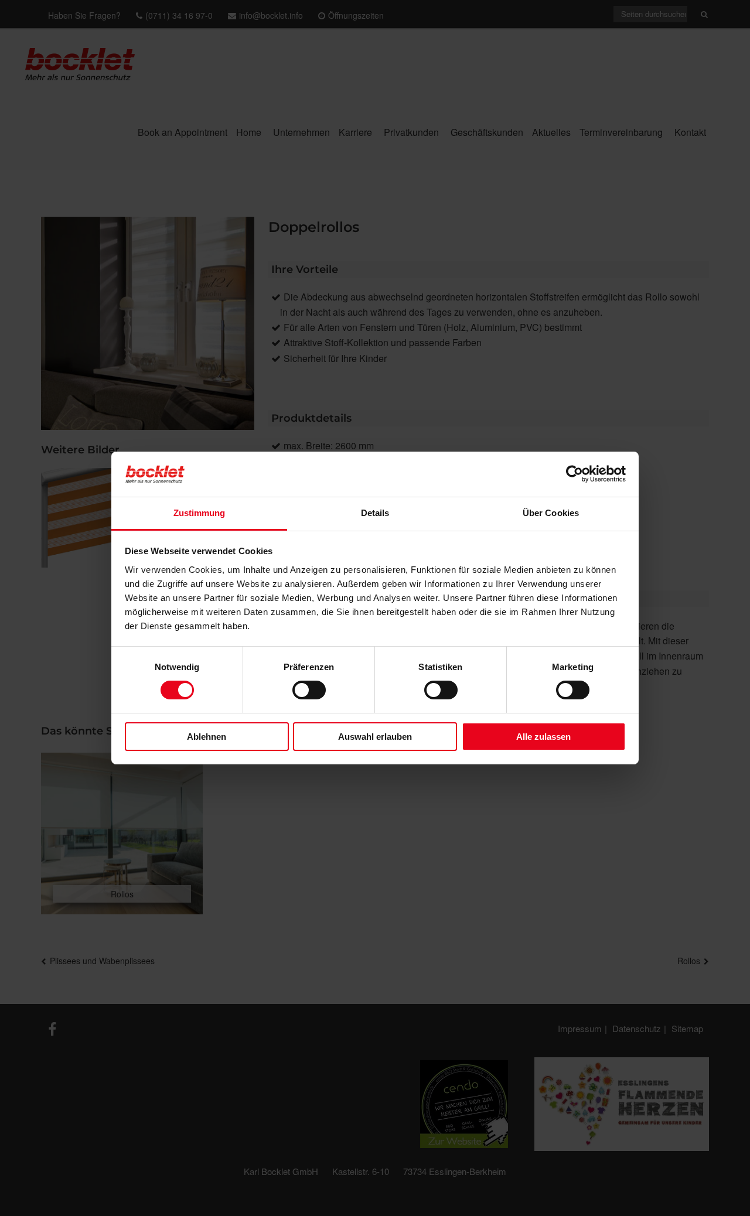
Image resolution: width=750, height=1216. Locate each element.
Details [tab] (375, 513)
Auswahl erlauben (375, 737)
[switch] (309, 690)
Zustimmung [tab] (199, 513)
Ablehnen (206, 737)
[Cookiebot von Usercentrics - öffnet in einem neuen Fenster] (574, 474)
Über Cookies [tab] (551, 513)
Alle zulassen (543, 737)
